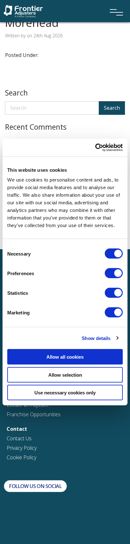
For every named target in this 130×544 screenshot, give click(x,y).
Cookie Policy (21, 457)
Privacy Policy (22, 447)
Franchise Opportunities (34, 414)
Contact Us (19, 438)
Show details (96, 338)
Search (112, 107)
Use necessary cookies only (65, 392)
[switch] (114, 273)
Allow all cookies (65, 357)
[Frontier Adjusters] (23, 10)
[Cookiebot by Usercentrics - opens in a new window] (95, 148)
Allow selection (65, 374)
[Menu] (114, 4)
